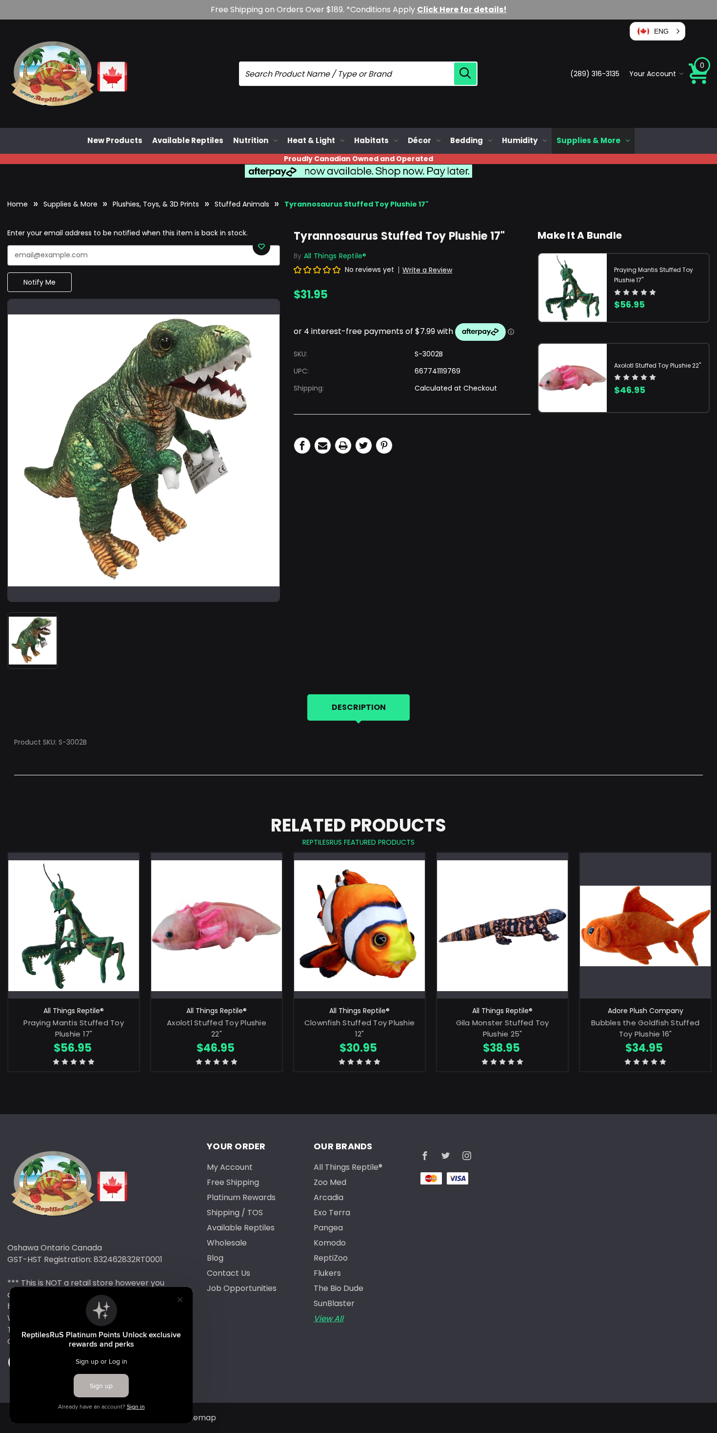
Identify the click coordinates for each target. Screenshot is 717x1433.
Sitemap (200, 1417)
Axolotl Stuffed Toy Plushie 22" (657, 365)
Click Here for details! (462, 9)
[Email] (322, 445)
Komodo (330, 1242)
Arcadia (328, 1197)
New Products (114, 140)
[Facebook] (302, 445)
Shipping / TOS (235, 1212)
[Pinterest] (384, 445)
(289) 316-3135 (594, 74)
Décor (419, 140)
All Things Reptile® (348, 1167)
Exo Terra (332, 1212)
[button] (657, 31)
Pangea (328, 1227)
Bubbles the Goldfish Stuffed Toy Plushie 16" (645, 1028)
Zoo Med (330, 1182)
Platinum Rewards (241, 1197)
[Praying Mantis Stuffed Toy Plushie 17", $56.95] (73, 925)
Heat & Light (311, 140)
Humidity (520, 140)
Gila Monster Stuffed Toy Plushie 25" (502, 1028)
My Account (230, 1167)
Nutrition (250, 140)
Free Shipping (233, 1182)
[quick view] (74, 940)
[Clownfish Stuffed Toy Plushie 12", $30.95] (359, 925)
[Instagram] (466, 1155)
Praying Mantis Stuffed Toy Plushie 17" (73, 1028)
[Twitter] (363, 445)
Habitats (371, 140)
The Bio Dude (338, 1288)
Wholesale (227, 1242)
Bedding (466, 140)
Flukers (327, 1273)
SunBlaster (334, 1303)
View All (328, 1318)
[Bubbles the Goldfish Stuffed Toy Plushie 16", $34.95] (645, 925)
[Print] (343, 445)
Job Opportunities (242, 1288)
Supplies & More (588, 140)
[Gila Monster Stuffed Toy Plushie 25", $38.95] (502, 925)
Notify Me (39, 282)
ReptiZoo (331, 1258)
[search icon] (465, 73)
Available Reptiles (187, 140)
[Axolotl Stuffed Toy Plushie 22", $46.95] (216, 925)
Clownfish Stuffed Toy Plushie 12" (359, 1028)
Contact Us (228, 1273)
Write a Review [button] (427, 270)
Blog (215, 1258)
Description (359, 707)
